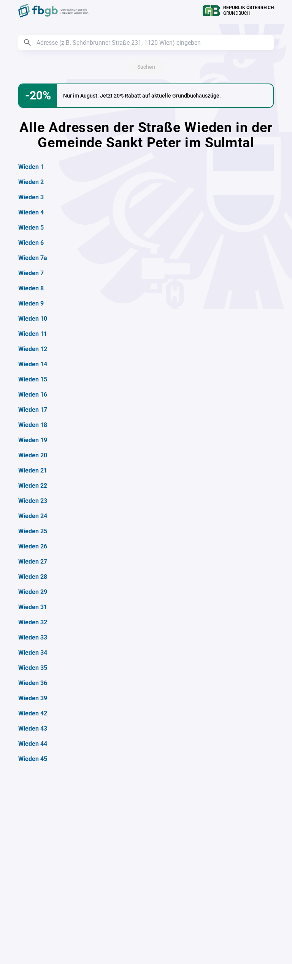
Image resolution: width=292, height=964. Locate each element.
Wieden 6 (31, 242)
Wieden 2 (31, 182)
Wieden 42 (32, 713)
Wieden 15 (32, 379)
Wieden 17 (32, 409)
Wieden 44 (32, 743)
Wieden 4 (31, 212)
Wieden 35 (32, 667)
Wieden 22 (32, 485)
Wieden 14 (32, 364)
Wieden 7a (32, 257)
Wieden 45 (32, 758)
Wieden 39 (32, 698)
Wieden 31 (32, 607)
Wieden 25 (32, 531)
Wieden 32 (32, 622)
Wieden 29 (32, 591)
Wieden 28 (32, 576)
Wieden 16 (32, 394)
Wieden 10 (32, 318)
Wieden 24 (32, 516)
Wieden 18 (32, 424)
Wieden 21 (32, 470)
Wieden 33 (32, 637)
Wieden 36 (32, 683)
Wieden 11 (32, 333)
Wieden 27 (32, 561)
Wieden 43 (32, 728)
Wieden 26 (32, 546)
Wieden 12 (32, 349)
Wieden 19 (32, 440)
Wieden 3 (31, 197)
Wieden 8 (31, 288)
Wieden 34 (32, 652)
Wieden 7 (31, 273)
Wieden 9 (31, 303)
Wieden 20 (32, 455)
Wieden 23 (32, 500)
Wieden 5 (31, 227)
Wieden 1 (31, 166)
